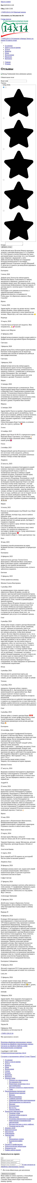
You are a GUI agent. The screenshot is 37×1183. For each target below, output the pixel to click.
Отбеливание (9, 1133)
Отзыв (3, 245)
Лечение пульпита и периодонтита (21, 1087)
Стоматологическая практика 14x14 (13, 1053)
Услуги (7, 49)
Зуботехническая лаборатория (15, 1146)
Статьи (7, 1071)
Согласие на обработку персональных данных (17, 1044)
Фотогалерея (9, 55)
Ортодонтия (9, 1131)
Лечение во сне (10, 1148)
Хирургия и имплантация (14, 1111)
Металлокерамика (15, 1097)
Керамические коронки (17, 1093)
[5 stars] (18, 239)
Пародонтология (11, 1130)
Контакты (8, 58)
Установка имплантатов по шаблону (22, 1119)
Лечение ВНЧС (14, 1109)
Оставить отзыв (11, 40)
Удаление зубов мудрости (18, 1115)
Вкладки (12, 1104)
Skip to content (6, 2)
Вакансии (8, 57)
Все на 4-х (12, 1108)
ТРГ (10, 1142)
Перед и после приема (13, 47)
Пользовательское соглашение (11, 1048)
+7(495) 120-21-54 (7, 1033)
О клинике (9, 46)
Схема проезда (6, 19)
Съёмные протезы (15, 1098)
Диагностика (9, 1135)
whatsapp (23, 38)
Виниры (12, 1095)
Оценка (3, 83)
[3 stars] (18, 178)
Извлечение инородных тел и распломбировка (19, 1085)
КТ (10, 1137)
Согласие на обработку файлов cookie (14, 1046)
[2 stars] (18, 147)
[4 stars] (18, 209)
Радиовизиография (15, 1141)
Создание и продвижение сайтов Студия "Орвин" (18, 1056)
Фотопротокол (14, 1106)
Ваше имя (4, 81)
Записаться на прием (8, 1174)
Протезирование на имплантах (20, 1102)
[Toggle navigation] (1, 42)
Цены (7, 53)
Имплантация (14, 1117)
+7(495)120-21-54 (7, 12)
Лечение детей (10, 1128)
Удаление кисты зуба (16, 1126)
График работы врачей (13, 1150)
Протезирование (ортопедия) (15, 1091)
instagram (16, 38)
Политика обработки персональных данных (16, 1042)
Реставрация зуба (15, 1082)
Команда (8, 51)
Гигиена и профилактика (14, 1144)
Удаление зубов (14, 1113)
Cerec (11, 1089)
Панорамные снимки (16, 1139)
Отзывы (8, 1073)
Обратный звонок (19, 12)
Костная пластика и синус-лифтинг (21, 1124)
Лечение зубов (10, 1078)
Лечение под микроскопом (18, 1080)
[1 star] (18, 116)
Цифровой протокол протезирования (22, 1100)
